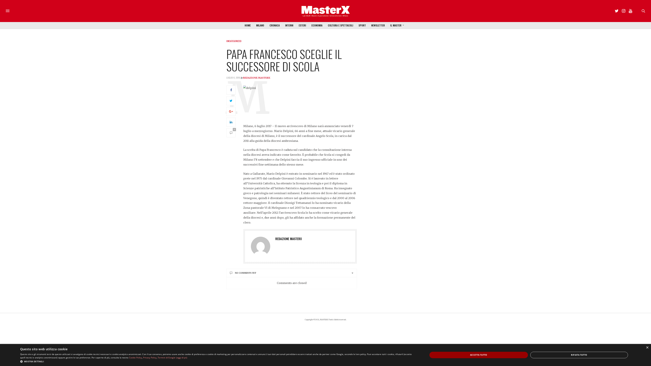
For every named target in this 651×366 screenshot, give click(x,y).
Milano (260, 25)
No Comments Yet (245, 273)
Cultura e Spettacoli (340, 25)
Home (248, 25)
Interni (289, 25)
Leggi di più (181, 357)
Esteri (302, 25)
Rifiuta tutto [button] (579, 354)
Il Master (395, 25)
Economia (316, 25)
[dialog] (325, 355)
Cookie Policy (135, 357)
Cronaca (275, 25)
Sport (362, 25)
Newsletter (378, 25)
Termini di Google (166, 357)
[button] (218, 361)
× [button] (647, 347)
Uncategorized (233, 41)
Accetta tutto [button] (478, 354)
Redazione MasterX (256, 77)
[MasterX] (325, 11)
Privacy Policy (149, 357)
